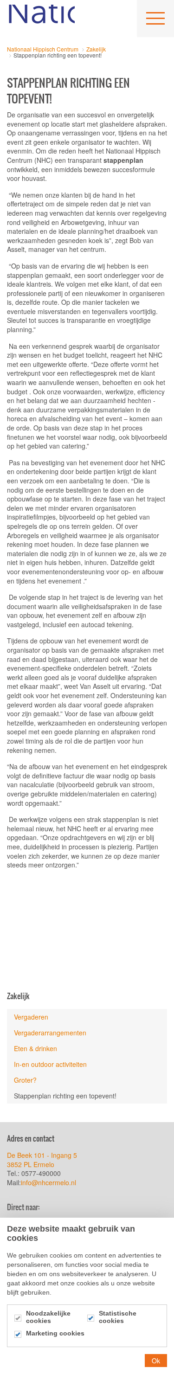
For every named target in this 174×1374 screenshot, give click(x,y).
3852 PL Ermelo (30, 1164)
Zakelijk (18, 996)
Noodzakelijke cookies (48, 1317)
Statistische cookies (117, 1317)
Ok (156, 1360)
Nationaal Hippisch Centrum (41, 18)
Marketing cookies (55, 1333)
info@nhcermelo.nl (49, 1182)
